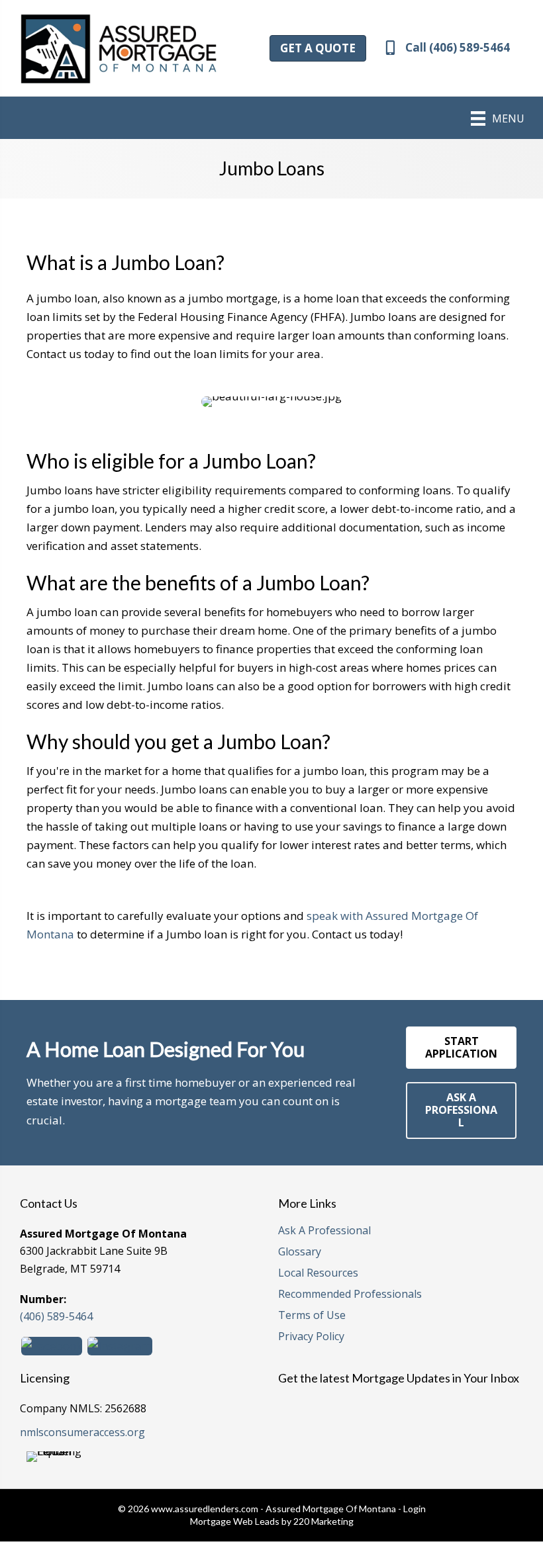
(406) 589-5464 (56, 1316)
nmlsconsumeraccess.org (82, 1432)
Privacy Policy (311, 1337)
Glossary (299, 1252)
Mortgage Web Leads (234, 1521)
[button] (318, 48)
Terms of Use (312, 1316)
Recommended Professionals (350, 1295)
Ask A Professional (324, 1231)
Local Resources (318, 1273)
